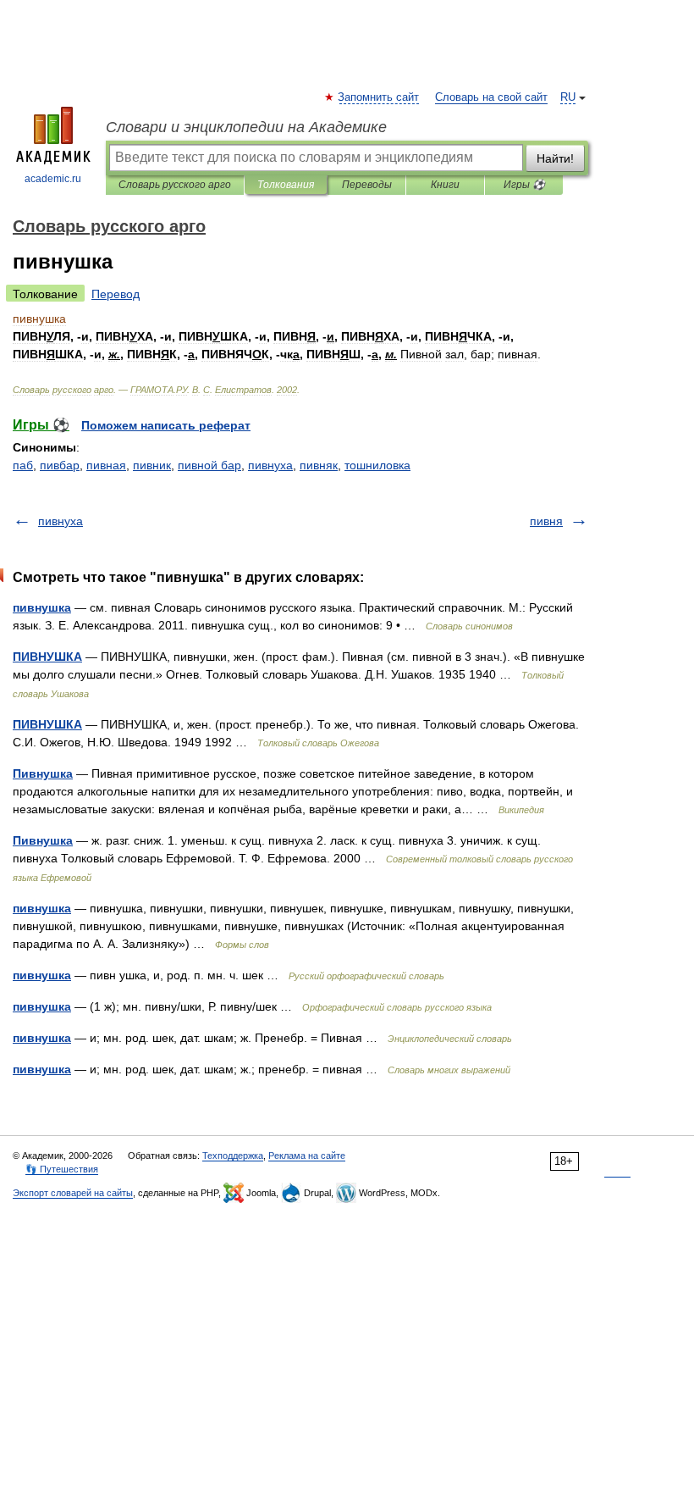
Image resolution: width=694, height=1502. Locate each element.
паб (23, 465)
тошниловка (377, 465)
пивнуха (270, 465)
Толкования (285, 185)
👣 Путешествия (61, 1169)
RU (568, 97)
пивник (152, 465)
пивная (106, 465)
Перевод (115, 294)
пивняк (319, 465)
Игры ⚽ (524, 185)
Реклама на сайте (306, 1155)
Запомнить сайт (379, 97)
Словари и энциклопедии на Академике (246, 127)
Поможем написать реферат (166, 425)
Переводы (367, 185)
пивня (546, 521)
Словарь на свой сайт (491, 97)
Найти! (555, 158)
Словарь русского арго (174, 185)
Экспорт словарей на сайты (73, 1193)
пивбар (60, 465)
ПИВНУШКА (47, 656)
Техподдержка (232, 1155)
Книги (445, 185)
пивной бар (209, 465)
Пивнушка (43, 773)
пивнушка (42, 607)
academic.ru (53, 179)
